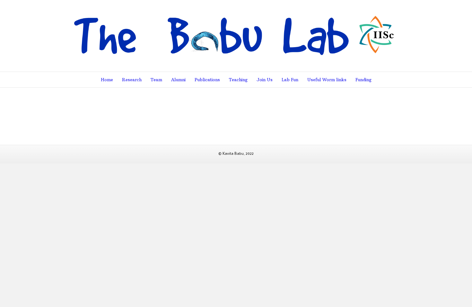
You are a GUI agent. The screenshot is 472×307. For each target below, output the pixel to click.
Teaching (238, 79)
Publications (207, 79)
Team (156, 79)
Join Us (265, 79)
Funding (363, 79)
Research (132, 79)
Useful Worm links (326, 79)
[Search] (394, 79)
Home (107, 79)
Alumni (178, 79)
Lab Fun (290, 79)
